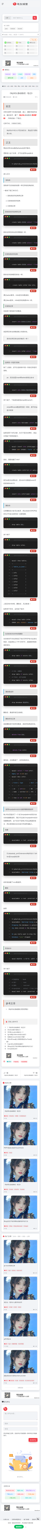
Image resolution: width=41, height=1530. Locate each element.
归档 (30, 86)
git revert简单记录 (9, 1266)
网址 (19, 86)
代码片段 (27, 74)
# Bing (10, 1226)
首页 (4, 86)
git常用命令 (7, 1339)
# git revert (19, 1270)
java (6, 28)
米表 (22, 86)
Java (31, 78)
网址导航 (30, 1490)
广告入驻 (33, 40)
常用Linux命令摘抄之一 (15, 1032)
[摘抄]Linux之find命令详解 (16, 1037)
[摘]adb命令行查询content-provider (15, 1376)
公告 (8, 86)
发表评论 (33, 1440)
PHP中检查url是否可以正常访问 (14, 1148)
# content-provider (29, 1380)
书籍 (15, 86)
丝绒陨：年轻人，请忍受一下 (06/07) (14, 34)
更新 (19, 1236)
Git (6, 1270)
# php (10, 1152)
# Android (21, 1380)
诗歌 (34, 74)
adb (22, 78)
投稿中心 (35, 1519)
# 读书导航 (21, 1344)
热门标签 (26, 1519)
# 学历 (15, 1307)
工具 (31, 1494)
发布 (14, 1236)
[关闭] (38, 34)
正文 (37, 86)
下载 (10, 1494)
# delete (11, 1189)
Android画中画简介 (14, 1030)
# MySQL (16, 1061)
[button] (7, 18)
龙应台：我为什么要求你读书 (13, 1302)
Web (33, 86)
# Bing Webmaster (18, 1226)
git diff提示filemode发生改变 (16, 1034)
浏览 (23, 1236)
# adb (16, 1380)
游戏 (20, 1494)
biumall (20, 28)
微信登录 (19, 1527)
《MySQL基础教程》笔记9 (12, 1111)
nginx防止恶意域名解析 (15, 1044)
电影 (26, 86)
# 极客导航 (14, 1344)
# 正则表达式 (23, 1116)
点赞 (28, 1236)
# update (22, 1189)
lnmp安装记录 (12, 1049)
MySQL (22, 115)
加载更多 (20, 1388)
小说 (13, 1498)
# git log (13, 1270)
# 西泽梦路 (24, 1061)
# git (9, 1270)
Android (13, 28)
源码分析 (10, 78)
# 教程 (16, 1116)
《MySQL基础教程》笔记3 (20, 93)
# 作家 (10, 1307)
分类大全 (6, 1519)
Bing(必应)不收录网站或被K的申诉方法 (20, 1046)
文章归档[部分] (16, 1519)
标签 (12, 86)
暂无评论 (6, 1402)
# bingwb (26, 1226)
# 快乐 (19, 1307)
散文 (14, 74)
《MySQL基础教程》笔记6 (12, 1184)
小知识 (20, 74)
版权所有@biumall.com (20, 158)
